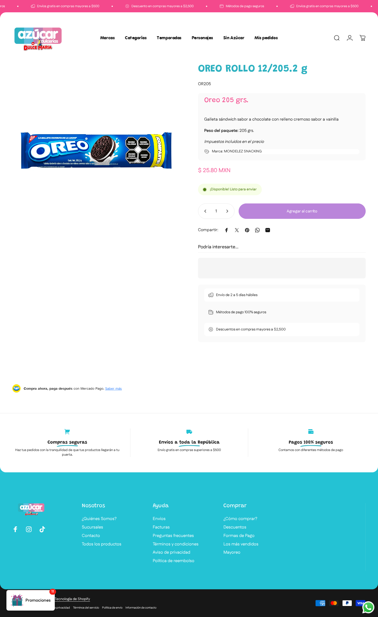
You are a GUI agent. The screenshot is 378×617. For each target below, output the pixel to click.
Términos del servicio (86, 608)
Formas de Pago (239, 535)
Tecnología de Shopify (72, 599)
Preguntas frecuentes (173, 535)
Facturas (161, 527)
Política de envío (112, 608)
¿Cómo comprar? (240, 519)
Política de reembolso (173, 561)
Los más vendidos (240, 544)
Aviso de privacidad (171, 552)
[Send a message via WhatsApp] (368, 607)
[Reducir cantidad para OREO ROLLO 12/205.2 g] (204, 211)
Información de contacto (140, 608)
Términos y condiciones (176, 544)
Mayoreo (231, 552)
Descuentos (234, 527)
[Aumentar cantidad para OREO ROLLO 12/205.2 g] (228, 211)
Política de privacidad (56, 608)
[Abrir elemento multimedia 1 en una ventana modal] (96, 147)
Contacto (91, 535)
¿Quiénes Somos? (99, 519)
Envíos (159, 519)
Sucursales (92, 527)
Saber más (113, 388)
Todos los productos (101, 544)
